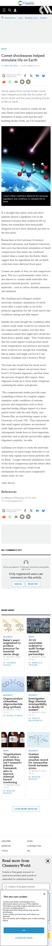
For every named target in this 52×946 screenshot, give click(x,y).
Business (33, 695)
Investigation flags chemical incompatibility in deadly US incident (38, 704)
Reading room (31, 18)
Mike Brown (11, 66)
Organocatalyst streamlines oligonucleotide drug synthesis (13, 703)
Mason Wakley (9, 792)
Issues (30, 841)
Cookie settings (24, 938)
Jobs (20, 18)
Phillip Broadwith (35, 719)
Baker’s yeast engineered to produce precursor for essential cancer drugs (12, 647)
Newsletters (10, 18)
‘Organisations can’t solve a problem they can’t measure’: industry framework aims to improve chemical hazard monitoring (12, 768)
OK (23, 930)
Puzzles (43, 18)
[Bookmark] (28, 81)
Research (8, 637)
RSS (28, 851)
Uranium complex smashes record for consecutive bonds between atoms (38, 761)
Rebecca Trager (35, 664)
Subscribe (6, 841)
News (4, 49)
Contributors (34, 846)
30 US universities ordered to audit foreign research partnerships (37, 647)
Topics (4, 851)
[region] (24, 918)
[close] (50, 69)
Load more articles (26, 809)
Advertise (6, 846)
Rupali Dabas (14, 715)
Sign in (18, 584)
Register (33, 584)
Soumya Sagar (9, 664)
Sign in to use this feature (37, 69)
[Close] (44, 894)
